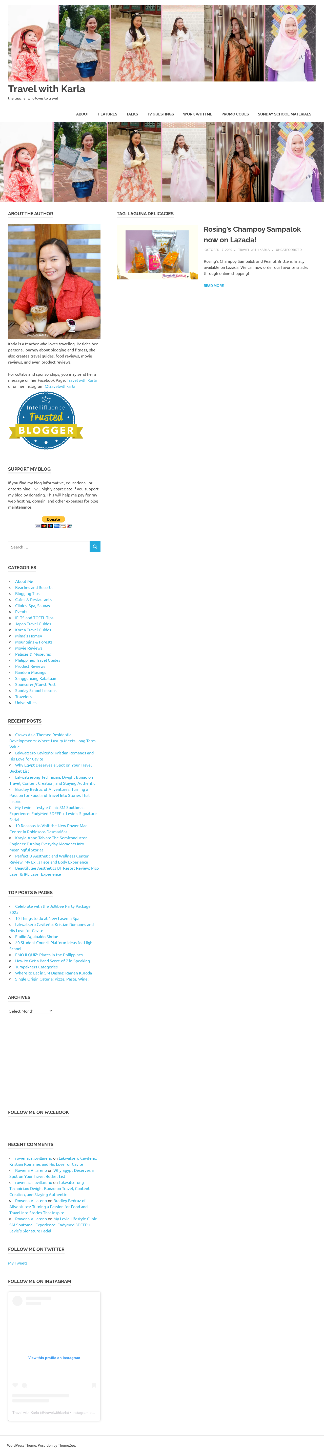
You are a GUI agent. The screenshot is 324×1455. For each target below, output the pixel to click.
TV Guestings (160, 114)
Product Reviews (30, 666)
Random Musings (30, 672)
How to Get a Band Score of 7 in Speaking (52, 960)
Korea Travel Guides (33, 629)
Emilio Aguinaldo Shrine (36, 936)
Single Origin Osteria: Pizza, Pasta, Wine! (52, 978)
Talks (132, 114)
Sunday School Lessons (35, 690)
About (82, 114)
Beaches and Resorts (33, 587)
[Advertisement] (54, 1061)
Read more (214, 286)
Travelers (23, 696)
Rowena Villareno (31, 1170)
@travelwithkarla (60, 386)
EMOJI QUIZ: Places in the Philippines (49, 954)
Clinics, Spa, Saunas (32, 605)
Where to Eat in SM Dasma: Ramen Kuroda (53, 972)
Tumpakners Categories (36, 966)
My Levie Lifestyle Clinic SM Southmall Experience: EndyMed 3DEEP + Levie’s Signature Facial (53, 813)
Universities (25, 702)
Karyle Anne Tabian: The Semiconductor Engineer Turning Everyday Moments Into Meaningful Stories (48, 843)
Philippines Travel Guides (37, 659)
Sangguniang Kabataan (35, 678)
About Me (24, 581)
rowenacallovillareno (33, 1157)
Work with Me (197, 114)
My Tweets (18, 1262)
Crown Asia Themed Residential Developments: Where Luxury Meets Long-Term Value (52, 740)
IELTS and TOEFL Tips (34, 617)
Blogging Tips (27, 593)
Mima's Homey (28, 635)
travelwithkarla (56, 1413)
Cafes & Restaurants (33, 599)
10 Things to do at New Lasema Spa (47, 918)
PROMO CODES (235, 114)
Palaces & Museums (33, 653)
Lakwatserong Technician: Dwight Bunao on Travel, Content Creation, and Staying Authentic (49, 1188)
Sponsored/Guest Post (35, 684)
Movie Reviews (28, 647)
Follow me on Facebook (38, 1112)
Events (21, 611)
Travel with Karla (46, 88)
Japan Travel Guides (33, 623)
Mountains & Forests (33, 641)
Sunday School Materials (284, 114)
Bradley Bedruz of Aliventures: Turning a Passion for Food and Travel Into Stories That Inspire (49, 795)
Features (107, 114)
